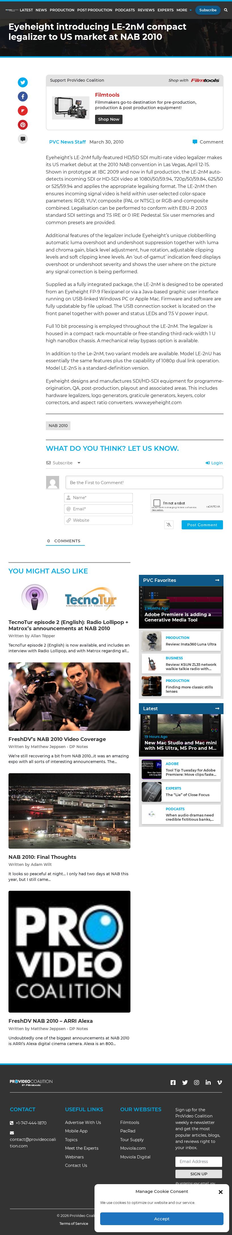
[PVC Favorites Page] (217, 580)
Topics (71, 1139)
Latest (26, 10)
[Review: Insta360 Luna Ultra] (152, 641)
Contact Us (76, 1165)
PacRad (127, 1131)
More (182, 10)
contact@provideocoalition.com (33, 1143)
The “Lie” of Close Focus (187, 795)
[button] (221, 1191)
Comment (211, 142)
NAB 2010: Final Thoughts (42, 857)
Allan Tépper (43, 636)
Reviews (146, 10)
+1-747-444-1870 (30, 1123)
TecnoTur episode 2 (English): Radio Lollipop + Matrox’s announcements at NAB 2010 (68, 625)
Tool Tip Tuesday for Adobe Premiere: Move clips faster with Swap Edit (191, 774)
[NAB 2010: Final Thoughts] (69, 810)
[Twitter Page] (185, 1082)
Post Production (94, 10)
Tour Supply (132, 1139)
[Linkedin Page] (208, 1082)
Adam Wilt (41, 864)
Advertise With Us (83, 1122)
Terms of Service (73, 1223)
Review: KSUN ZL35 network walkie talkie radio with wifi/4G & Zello (191, 668)
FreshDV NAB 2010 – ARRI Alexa (50, 1021)
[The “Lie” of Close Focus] (152, 791)
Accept (161, 1218)
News (41, 10)
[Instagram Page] (196, 1082)
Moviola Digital (135, 1157)
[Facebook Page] (173, 1082)
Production (62, 10)
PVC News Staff (67, 142)
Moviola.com (133, 1148)
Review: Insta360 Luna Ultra (191, 644)
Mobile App (76, 1131)
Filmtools (129, 1122)
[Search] (226, 10)
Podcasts (125, 10)
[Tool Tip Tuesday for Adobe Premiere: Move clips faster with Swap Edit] (152, 769)
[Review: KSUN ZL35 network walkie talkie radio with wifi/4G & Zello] (152, 663)
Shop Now (108, 119)
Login (216, 462)
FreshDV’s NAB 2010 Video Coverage (57, 739)
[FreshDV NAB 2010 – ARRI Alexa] (69, 951)
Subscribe (207, 10)
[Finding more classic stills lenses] (152, 686)
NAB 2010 (58, 425)
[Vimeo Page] (219, 1082)
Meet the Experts (81, 1148)
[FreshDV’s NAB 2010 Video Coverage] (69, 696)
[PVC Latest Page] (217, 708)
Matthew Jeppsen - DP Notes (59, 746)
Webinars (74, 1157)
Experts (166, 10)
